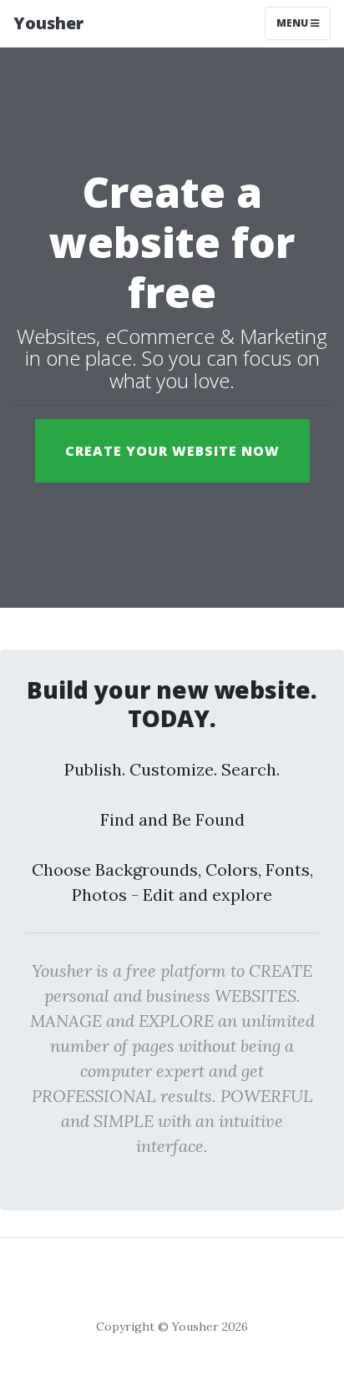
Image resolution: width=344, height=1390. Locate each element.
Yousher (48, 23)
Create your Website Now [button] (172, 451)
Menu (293, 23)
